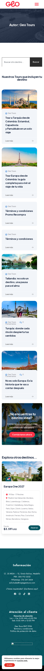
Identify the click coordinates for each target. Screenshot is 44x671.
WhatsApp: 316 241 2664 (22, 579)
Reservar (34, 528)
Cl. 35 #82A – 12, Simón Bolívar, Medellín (22, 573)
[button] (40, 499)
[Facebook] (15, 594)
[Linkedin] (29, 594)
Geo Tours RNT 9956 (23, 626)
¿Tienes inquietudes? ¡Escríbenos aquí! (22, 588)
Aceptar (9, 665)
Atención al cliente (23, 612)
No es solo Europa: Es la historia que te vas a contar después (18, 384)
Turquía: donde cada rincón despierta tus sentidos (17, 332)
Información (22, 565)
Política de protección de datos (23, 631)
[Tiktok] (24, 594)
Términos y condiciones (19, 238)
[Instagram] (20, 594)
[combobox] (18, 62)
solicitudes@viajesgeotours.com (22, 582)
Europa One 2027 (14, 486)
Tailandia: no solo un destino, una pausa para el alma (17, 282)
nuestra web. (22, 661)
